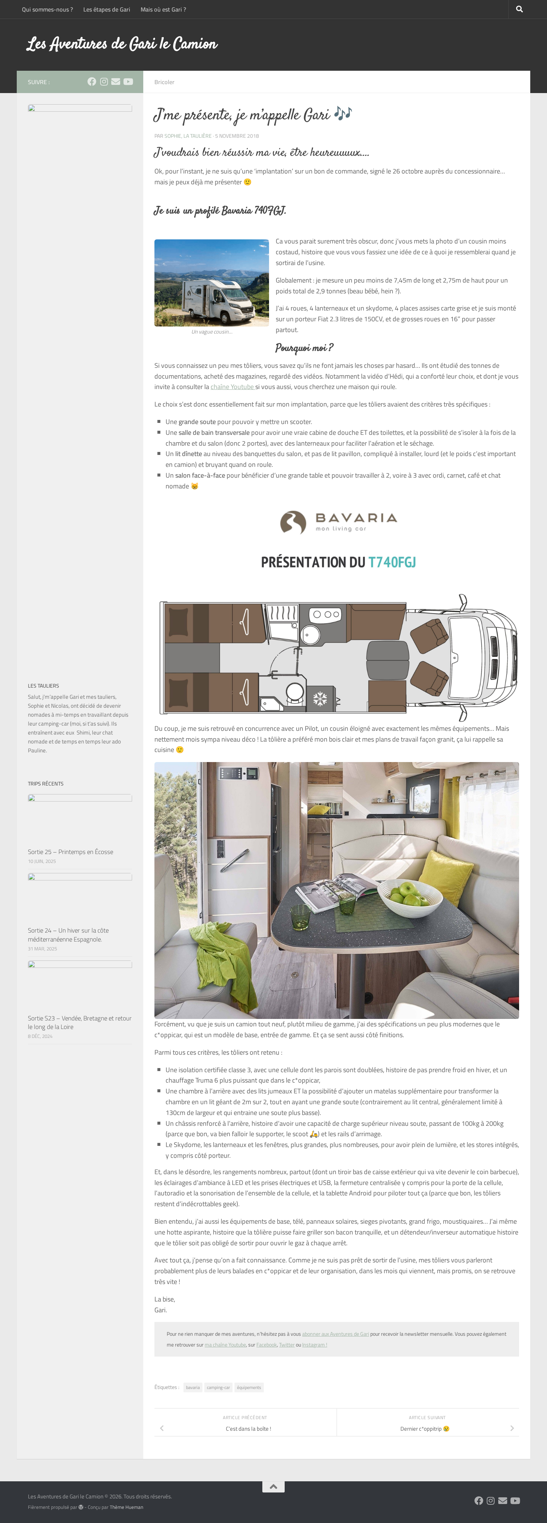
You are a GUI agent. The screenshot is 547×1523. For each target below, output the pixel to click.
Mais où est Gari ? (163, 9)
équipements (249, 1387)
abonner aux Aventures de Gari (335, 1334)
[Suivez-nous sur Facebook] (91, 81)
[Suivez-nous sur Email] (115, 81)
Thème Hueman (126, 1507)
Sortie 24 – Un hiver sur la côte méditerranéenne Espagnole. (68, 934)
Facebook (266, 1345)
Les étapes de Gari (106, 9)
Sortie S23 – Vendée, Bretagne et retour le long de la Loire (80, 1022)
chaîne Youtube (233, 386)
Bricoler (164, 81)
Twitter (287, 1345)
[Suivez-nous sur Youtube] (127, 81)
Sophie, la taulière (188, 136)
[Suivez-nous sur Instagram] (103, 81)
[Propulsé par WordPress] (81, 1507)
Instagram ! (314, 1345)
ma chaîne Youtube (225, 1345)
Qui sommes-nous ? (47, 9)
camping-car (218, 1387)
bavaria (193, 1387)
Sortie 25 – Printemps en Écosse (70, 852)
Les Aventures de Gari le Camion (122, 45)
